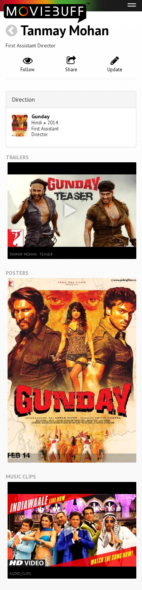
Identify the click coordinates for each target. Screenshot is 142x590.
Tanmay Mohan (64, 30)
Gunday (40, 116)
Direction (23, 99)
